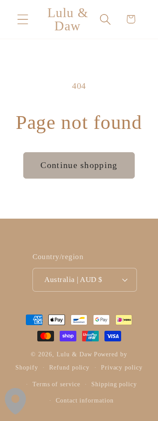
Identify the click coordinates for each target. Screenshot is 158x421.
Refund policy (69, 367)
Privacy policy (122, 367)
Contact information (84, 400)
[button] (22, 19)
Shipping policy (114, 384)
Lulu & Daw (74, 354)
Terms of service (56, 384)
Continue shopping (78, 165)
